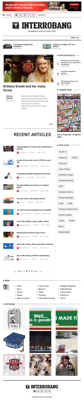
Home (18, 286)
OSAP (61, 186)
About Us (41, 289)
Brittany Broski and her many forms (31, 233)
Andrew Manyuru (24, 248)
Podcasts (41, 295)
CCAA (70, 203)
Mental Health (64, 232)
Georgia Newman (24, 236)
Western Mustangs (66, 198)
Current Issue (43, 286)
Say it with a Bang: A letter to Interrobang (33, 256)
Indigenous (63, 158)
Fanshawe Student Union (68, 209)
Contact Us (64, 295)
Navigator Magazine (67, 286)
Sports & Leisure (23, 298)
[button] (75, 37)
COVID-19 (62, 152)
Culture (32, 152)
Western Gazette (65, 215)
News (18, 289)
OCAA (61, 203)
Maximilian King (24, 259)
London (61, 221)
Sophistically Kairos (25, 225)
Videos (40, 292)
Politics (75, 158)
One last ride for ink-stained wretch (31, 199)
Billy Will (21, 177)
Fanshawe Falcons (66, 192)
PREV (20, 271)
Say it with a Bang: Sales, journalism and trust (35, 244)
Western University (66, 180)
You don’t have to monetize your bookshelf (34, 210)
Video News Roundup (46, 298)
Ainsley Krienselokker (25, 214)
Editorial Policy (65, 289)
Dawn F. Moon (23, 191)
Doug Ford (63, 163)
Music (61, 226)
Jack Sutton (22, 152)
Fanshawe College (66, 175)
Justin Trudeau (64, 169)
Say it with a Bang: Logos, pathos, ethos (33, 221)
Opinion (30, 202)
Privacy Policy (65, 292)
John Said (22, 202)
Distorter (34, 166)
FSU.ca (62, 298)
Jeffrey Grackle (23, 166)
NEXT (36, 271)
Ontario (71, 221)
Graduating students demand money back (33, 174)
